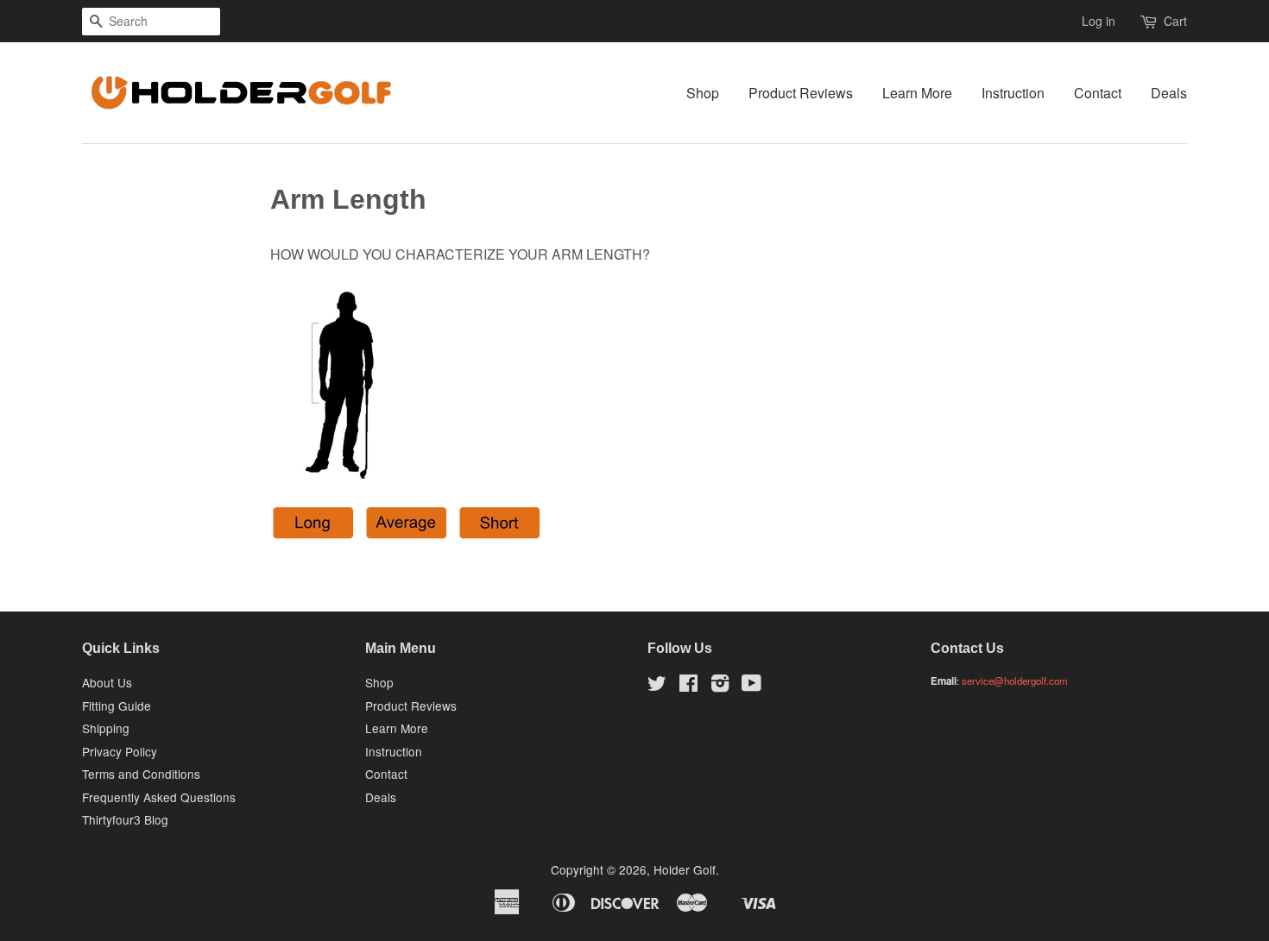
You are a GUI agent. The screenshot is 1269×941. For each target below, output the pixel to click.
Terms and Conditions (141, 773)
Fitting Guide (116, 705)
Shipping (105, 728)
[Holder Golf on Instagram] (719, 685)
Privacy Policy (119, 751)
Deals (1169, 93)
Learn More (917, 93)
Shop (702, 93)
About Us (107, 682)
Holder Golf (684, 869)
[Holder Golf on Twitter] (656, 685)
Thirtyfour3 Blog (125, 819)
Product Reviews (800, 93)
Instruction (1013, 93)
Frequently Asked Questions (159, 797)
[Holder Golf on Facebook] (688, 685)
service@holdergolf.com (1015, 680)
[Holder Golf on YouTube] (751, 685)
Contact (1097, 93)
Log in (1098, 20)
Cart (1175, 20)
